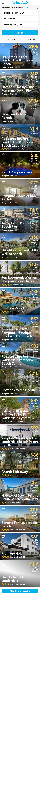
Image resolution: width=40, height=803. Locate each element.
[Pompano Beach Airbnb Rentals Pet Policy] (20, 192)
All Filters (29, 39)
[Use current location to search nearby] (36, 12)
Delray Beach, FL (16, 475)
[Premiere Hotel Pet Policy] (20, 546)
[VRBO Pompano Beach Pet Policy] (20, 165)
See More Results (20, 591)
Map (28, 8)
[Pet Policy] (3, 46)
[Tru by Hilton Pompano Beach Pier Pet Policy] (20, 219)
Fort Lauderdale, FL (17, 448)
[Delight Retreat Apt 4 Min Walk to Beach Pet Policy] (20, 246)
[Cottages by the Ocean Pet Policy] (20, 382)
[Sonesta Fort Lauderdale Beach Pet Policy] (20, 519)
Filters (35, 8)
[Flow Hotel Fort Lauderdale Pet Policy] (20, 573)
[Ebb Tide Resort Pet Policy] (20, 301)
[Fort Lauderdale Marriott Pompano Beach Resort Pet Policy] (20, 274)
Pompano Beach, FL (9, 67)
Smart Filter (11, 39)
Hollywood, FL (15, 502)
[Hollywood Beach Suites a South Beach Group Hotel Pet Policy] (20, 491)
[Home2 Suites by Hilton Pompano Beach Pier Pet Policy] (20, 83)
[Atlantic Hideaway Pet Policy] (20, 464)
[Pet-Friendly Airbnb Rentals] (20, 110)
